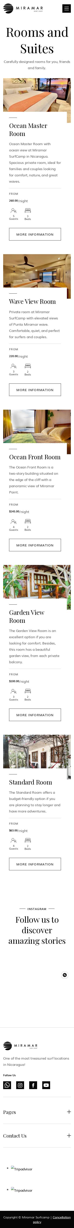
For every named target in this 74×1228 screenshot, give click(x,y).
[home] (23, 8)
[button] (66, 8)
